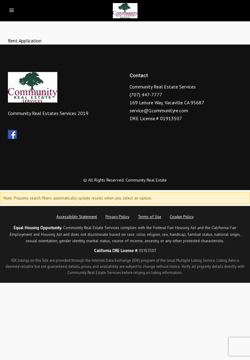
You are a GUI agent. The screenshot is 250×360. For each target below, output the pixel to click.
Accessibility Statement (76, 216)
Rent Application (24, 41)
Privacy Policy (117, 216)
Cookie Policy (182, 216)
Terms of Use (149, 216)
